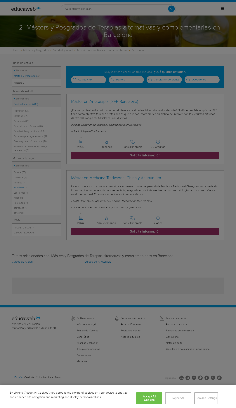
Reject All (178, 398)
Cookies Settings (206, 398)
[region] (118, 396)
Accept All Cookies (149, 398)
